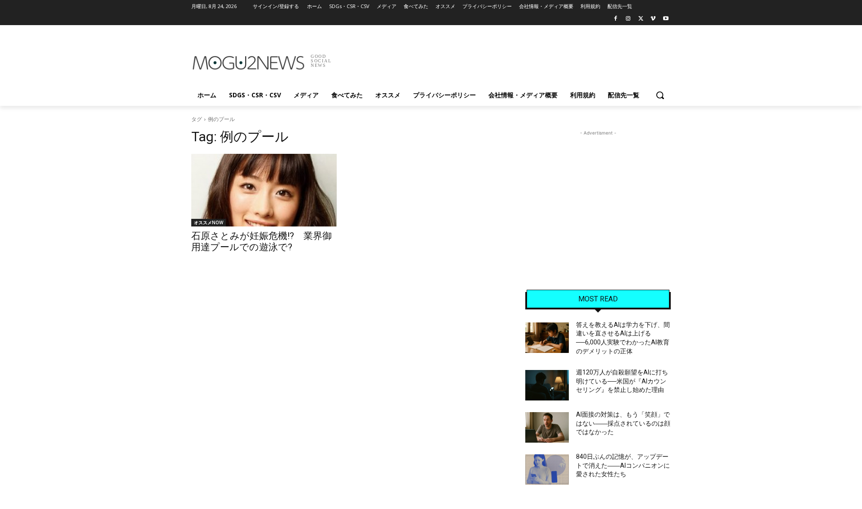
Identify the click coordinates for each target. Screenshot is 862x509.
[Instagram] (628, 19)
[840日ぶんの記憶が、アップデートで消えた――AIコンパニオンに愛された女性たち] (547, 469)
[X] (641, 19)
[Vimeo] (653, 19)
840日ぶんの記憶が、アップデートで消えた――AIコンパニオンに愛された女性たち (623, 465)
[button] (660, 95)
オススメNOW (208, 222)
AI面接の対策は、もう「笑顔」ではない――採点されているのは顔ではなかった (623, 423)
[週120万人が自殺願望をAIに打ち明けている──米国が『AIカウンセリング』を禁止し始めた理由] (547, 385)
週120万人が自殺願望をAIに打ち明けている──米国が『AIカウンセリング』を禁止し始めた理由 (622, 381)
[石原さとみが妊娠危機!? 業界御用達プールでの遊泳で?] (264, 190)
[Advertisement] (498, 58)
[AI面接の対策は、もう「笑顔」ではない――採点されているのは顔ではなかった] (547, 427)
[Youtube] (665, 19)
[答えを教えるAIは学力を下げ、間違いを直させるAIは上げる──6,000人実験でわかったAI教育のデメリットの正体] (547, 337)
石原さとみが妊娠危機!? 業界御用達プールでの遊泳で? (261, 241)
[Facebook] (616, 19)
